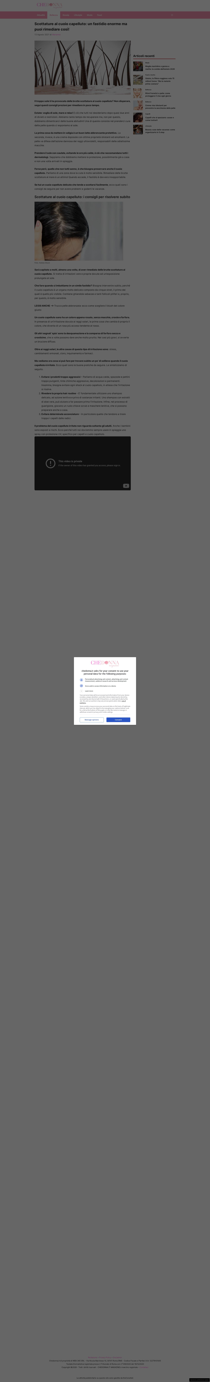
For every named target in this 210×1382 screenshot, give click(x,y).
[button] (105, 691)
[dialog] (105, 691)
